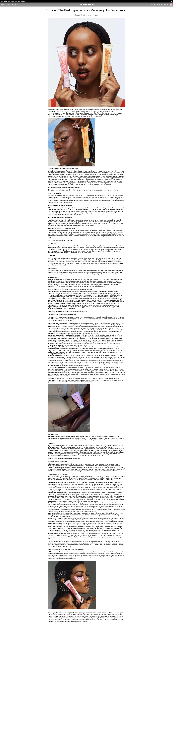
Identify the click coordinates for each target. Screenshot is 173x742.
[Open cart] (171, 5)
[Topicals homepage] (86, 4)
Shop (2, 4)
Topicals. (85, 621)
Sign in (166, 4)
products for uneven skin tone (112, 450)
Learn (8, 4)
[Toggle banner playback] (171, 1)
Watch (14, 4)
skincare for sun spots (83, 284)
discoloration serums (116, 232)
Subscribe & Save (15, 1)
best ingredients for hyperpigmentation (84, 195)
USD (154, 4)
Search (159, 4)
